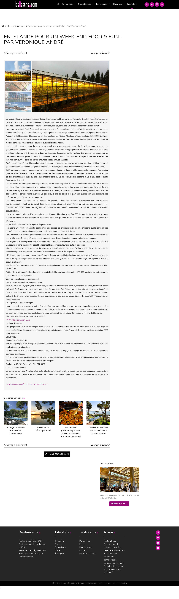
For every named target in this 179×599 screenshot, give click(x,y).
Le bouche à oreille (112, 547)
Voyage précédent (16, 53)
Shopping (59, 541)
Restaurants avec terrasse (31, 553)
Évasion (58, 544)
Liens (81, 544)
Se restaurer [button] (67, 4)
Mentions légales (120, 583)
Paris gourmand (111, 544)
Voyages (21, 26)
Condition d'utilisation (113, 563)
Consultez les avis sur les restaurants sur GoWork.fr (113, 569)
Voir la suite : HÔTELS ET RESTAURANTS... (29, 384)
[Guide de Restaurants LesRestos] (26, 4)
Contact (83, 550)
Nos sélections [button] (84, 4)
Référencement (26, 556)
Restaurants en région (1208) (32, 550)
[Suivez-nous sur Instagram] (157, 4)
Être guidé (59, 553)
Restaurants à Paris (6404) (31, 541)
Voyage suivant (99, 53)
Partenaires (84, 541)
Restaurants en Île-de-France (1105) (32, 546)
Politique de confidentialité (110, 558)
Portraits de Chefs (87, 553)
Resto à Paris (110, 541)
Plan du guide (85, 547)
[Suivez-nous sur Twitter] (152, 4)
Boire (57, 550)
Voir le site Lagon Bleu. (19, 319)
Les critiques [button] (101, 4)
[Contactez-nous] (162, 4)
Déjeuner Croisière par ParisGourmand (114, 552)
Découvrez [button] (117, 4)
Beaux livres (60, 547)
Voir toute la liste (59, 454)
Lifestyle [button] (131, 4)
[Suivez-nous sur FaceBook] (147, 4)
